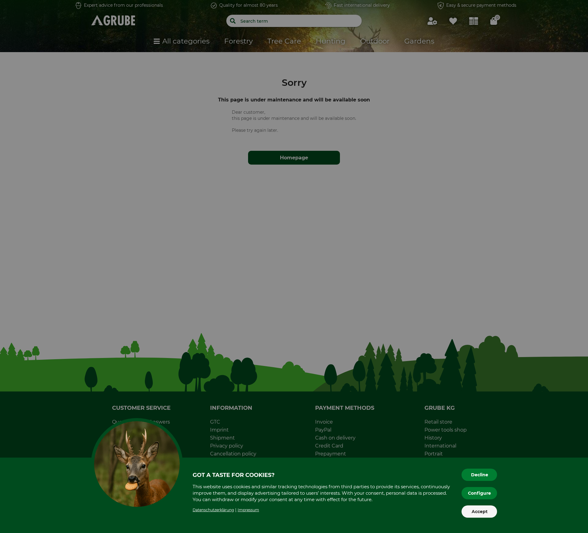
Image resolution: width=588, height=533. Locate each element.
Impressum (248, 510)
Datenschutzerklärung (213, 510)
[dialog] (294, 266)
